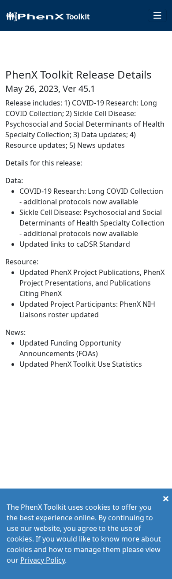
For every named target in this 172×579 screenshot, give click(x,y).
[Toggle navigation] (157, 16)
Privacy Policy (42, 560)
